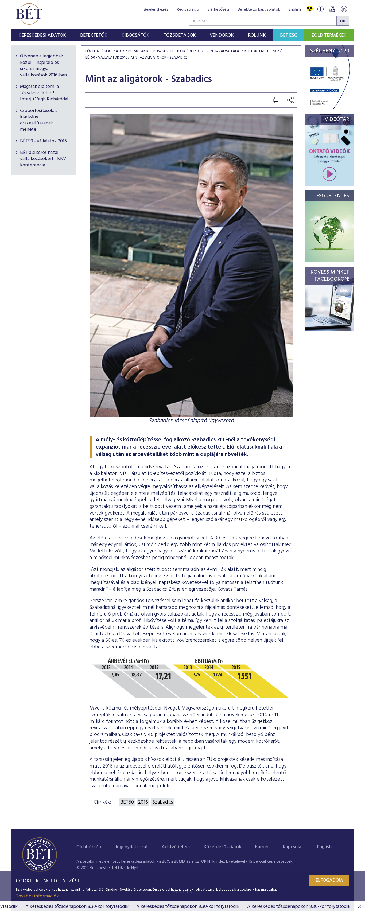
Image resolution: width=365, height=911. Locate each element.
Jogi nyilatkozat (131, 847)
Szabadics (162, 802)
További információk (37, 896)
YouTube (332, 9)
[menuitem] (42, 35)
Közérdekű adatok (222, 847)
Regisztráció (188, 9)
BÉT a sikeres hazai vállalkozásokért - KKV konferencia (43, 159)
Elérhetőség (218, 9)
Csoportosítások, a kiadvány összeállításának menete (38, 120)
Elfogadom (329, 880)
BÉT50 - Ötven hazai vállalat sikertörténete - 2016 (234, 51)
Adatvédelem (176, 847)
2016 (143, 802)
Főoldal (92, 51)
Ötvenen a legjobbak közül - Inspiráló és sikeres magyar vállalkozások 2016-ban (43, 65)
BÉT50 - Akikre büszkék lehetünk (156, 51)
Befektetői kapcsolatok (259, 9)
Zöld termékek (329, 35)
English (295, 9)
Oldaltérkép (88, 847)
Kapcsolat (293, 847)
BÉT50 (127, 802)
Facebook (320, 9)
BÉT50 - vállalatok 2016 (43, 141)
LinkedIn (344, 9)
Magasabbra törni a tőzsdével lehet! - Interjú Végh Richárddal (44, 93)
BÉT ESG (288, 35)
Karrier (262, 847)
